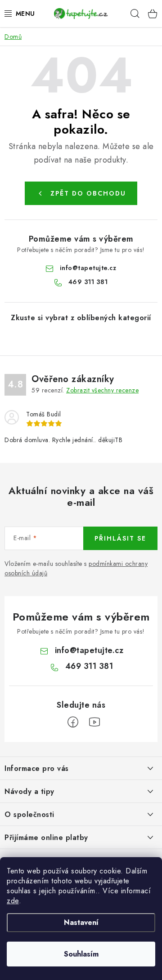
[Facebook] (73, 722)
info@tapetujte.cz (88, 267)
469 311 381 (88, 281)
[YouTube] (94, 722)
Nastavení (81, 922)
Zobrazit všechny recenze (102, 390)
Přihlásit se (120, 538)
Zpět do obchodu (88, 193)
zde (13, 901)
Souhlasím (81, 954)
